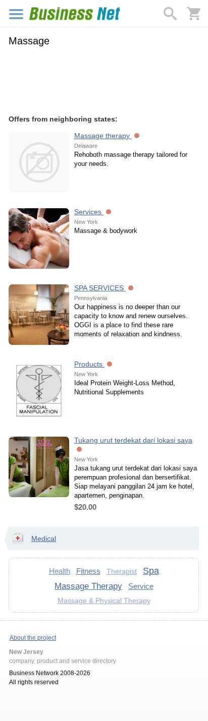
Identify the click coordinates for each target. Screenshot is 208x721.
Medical (43, 538)
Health (59, 571)
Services (88, 212)
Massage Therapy (88, 585)
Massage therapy (103, 136)
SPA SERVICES (100, 288)
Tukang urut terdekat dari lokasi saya (133, 440)
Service (140, 586)
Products (89, 364)
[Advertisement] (104, 79)
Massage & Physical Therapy (104, 601)
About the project (33, 637)
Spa (151, 571)
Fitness (88, 571)
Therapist (122, 571)
